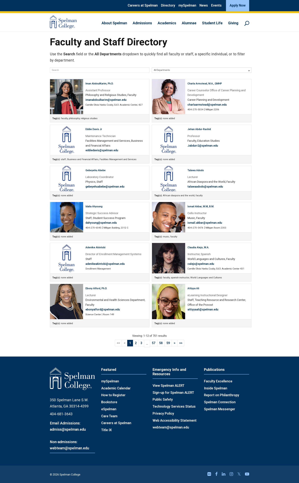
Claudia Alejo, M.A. (198, 247)
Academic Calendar (116, 388)
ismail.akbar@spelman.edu (204, 222)
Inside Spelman (215, 388)
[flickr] (209, 474)
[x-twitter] (239, 474)
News (203, 5)
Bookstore (109, 402)
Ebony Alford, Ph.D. (96, 288)
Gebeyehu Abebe (95, 170)
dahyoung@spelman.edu (101, 222)
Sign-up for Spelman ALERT (173, 393)
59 (168, 343)
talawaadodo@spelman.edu (205, 186)
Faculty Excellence (218, 381)
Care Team (109, 416)
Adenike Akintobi (95, 247)
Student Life (212, 23)
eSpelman (108, 409)
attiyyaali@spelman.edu (202, 309)
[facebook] (217, 474)
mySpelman (187, 5)
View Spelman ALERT (168, 386)
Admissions (142, 23)
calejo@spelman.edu (200, 263)
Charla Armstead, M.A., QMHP (204, 83)
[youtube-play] (247, 474)
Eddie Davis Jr (93, 129)
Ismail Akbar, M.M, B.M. (200, 206)
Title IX (106, 430)
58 (161, 343)
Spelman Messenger (219, 409)
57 (153, 343)
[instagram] (232, 474)
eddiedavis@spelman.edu (101, 150)
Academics (167, 23)
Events (216, 5)
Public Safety (163, 399)
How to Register (113, 395)
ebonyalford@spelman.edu (102, 309)
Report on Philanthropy (221, 395)
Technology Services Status (174, 406)
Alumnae (189, 23)
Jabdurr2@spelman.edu (202, 145)
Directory (168, 5)
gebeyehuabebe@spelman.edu (104, 186)
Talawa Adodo (195, 170)
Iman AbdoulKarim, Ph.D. (99, 83)
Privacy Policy (163, 413)
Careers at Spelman (143, 5)
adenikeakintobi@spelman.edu (105, 263)
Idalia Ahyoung (93, 206)
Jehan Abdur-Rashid (199, 129)
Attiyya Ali (193, 288)
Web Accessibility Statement (175, 420)
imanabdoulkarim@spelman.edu (105, 99)
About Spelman (114, 23)
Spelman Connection (220, 402)
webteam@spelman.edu (171, 427)
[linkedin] (224, 474)
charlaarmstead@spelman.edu (207, 104)
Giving (233, 23)
